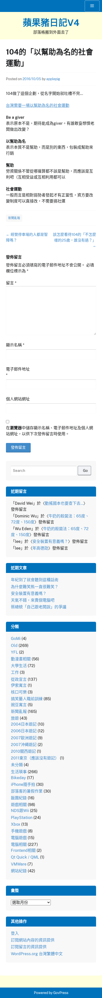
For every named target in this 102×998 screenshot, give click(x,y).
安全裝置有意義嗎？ (50, 541)
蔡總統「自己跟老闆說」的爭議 (38, 607)
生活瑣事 (19, 771)
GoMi (16, 638)
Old (14, 645)
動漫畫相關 (21, 659)
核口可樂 (19, 692)
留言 (11, 283)
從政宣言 (19, 679)
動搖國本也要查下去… (64, 503)
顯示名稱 (15, 345)
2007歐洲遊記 (24, 738)
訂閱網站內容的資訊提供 (32, 940)
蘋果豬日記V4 (51, 22)
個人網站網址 (18, 399)
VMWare (18, 864)
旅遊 (15, 718)
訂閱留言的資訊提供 (29, 946)
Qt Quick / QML (25, 857)
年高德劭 (40, 548)
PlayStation (21, 817)
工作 (15, 672)
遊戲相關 (19, 804)
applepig (53, 79)
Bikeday (18, 777)
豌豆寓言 (19, 704)
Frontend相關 (23, 850)
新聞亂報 (14, 218)
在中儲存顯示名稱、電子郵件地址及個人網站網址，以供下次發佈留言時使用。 (49, 431)
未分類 (17, 764)
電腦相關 (19, 844)
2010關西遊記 (23, 751)
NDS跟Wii (20, 810)
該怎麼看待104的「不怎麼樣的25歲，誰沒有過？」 (74, 240)
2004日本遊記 (24, 724)
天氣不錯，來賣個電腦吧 (32, 600)
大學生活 (19, 665)
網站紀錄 (19, 871)
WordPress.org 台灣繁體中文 (37, 953)
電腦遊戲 (19, 837)
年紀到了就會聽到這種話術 (34, 579)
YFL (14, 652)
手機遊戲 (19, 831)
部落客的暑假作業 (27, 791)
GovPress (60, 993)
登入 (15, 933)
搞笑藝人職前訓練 (27, 698)
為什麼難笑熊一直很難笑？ (34, 586)
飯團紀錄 (19, 798)
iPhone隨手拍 (23, 784)
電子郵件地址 (18, 372)
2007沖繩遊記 (24, 744)
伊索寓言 (19, 685)
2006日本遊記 (24, 731)
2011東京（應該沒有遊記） (35, 758)
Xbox (15, 824)
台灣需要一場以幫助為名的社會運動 (37, 105)
